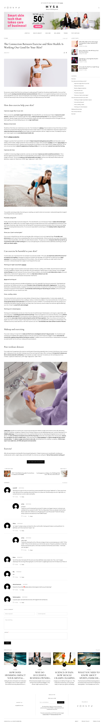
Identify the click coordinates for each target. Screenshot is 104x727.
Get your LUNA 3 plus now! (36, 461)
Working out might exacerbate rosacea (83, 99)
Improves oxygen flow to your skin (81, 83)
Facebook (5, 7)
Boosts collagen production (80, 88)
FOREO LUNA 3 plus (9, 434)
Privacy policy (86, 721)
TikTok (19, 7)
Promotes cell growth (79, 92)
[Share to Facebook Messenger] (66, 53)
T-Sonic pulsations (41, 437)
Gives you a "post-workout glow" (81, 95)
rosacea (24, 265)
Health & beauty (37, 33)
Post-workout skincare (76, 111)
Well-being (57, 33)
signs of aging (61, 142)
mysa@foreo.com (19, 705)
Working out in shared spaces (80, 106)
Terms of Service (55, 714)
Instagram (8, 7)
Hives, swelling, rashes (79, 104)
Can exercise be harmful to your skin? (79, 97)
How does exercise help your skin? (78, 81)
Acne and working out (79, 102)
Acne (5, 279)
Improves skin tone (78, 90)
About (76, 721)
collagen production (13, 137)
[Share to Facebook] (64, 53)
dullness (42, 128)
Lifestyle (27, 33)
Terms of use (96, 721)
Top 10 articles (75, 33)
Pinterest (16, 7)
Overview (73, 78)
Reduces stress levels (79, 85)
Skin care (48, 33)
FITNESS (6, 38)
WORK (61, 3)
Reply (23, 496)
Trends (66, 33)
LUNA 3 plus (7, 430)
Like (13, 496)
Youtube (10, 7)
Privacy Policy (46, 714)
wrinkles (50, 142)
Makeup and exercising (76, 109)
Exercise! (73, 113)
